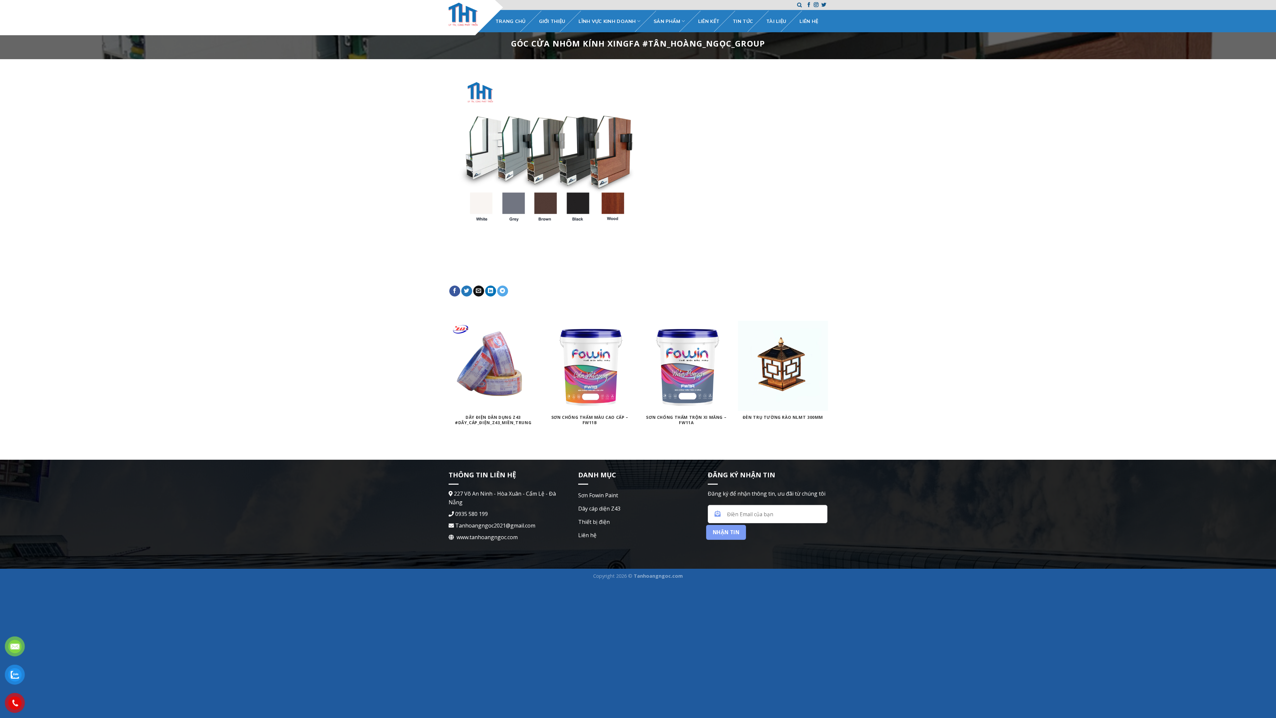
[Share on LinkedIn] (490, 291)
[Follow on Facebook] (808, 5)
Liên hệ (808, 21)
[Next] (827, 389)
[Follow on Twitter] (823, 5)
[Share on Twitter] (466, 291)
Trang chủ (510, 21)
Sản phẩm (667, 21)
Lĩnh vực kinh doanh (607, 21)
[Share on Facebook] (454, 291)
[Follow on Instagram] (816, 5)
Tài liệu (776, 21)
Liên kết (708, 21)
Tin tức (743, 21)
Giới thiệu (552, 21)
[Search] (799, 5)
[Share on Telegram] (502, 291)
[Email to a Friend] (478, 291)
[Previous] (449, 389)
